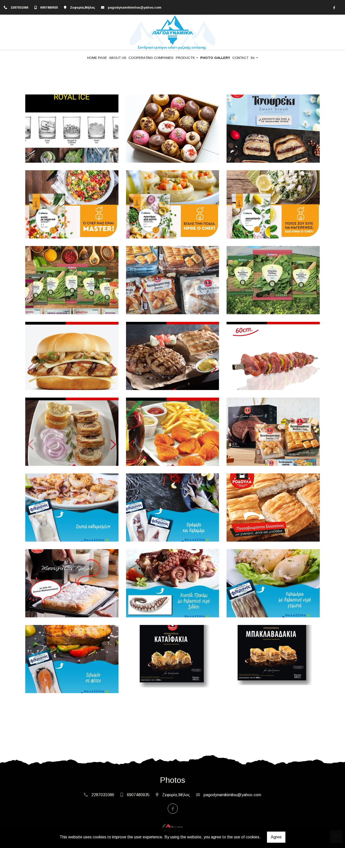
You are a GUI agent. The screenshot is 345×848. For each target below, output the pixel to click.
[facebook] (334, 7)
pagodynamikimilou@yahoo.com (134, 7)
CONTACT (240, 58)
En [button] (253, 58)
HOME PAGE (97, 58)
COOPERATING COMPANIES (151, 58)
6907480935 (49, 7)
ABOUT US (117, 58)
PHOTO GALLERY (215, 58)
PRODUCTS (186, 58)
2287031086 (19, 7)
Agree (276, 837)
